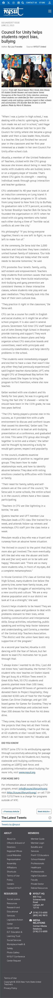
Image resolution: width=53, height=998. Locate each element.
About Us (11, 839)
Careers (10, 884)
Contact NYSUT (14, 888)
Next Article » (44, 811)
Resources (12, 903)
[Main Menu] (49, 11)
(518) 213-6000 (40, 912)
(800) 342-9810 (40, 915)
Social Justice (13, 899)
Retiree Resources (39, 888)
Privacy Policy (10, 988)
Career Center (13, 928)
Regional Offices (14, 851)
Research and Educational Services (13, 911)
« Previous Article (11, 811)
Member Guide (37, 839)
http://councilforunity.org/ (21, 792)
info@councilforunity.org (33, 788)
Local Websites (14, 855)
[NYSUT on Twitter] (7, 2)
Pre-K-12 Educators (40, 855)
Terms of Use (10, 978)
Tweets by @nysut (10, 824)
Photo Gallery (13, 952)
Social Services (14, 940)
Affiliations (12, 867)
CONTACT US (31, 2)
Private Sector (37, 884)
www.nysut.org (27, 772)
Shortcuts (11, 871)
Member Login (37, 843)
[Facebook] (2, 2)
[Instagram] (12, 2)
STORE (42, 2)
